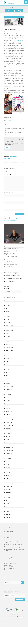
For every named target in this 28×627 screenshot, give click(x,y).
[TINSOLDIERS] (11, 611)
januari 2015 (8, 414)
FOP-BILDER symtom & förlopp (13, 547)
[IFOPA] (14, 611)
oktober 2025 (9, 314)
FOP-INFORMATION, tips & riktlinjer (14, 544)
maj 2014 (8, 436)
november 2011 (9, 517)
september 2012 (9, 489)
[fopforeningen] (18, 611)
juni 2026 (8, 305)
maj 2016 (8, 372)
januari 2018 (8, 355)
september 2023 (9, 322)
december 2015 (9, 383)
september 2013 (9, 456)
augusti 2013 (8, 458)
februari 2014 (9, 444)
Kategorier (6, 288)
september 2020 (9, 330)
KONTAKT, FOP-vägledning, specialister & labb (15, 541)
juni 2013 (8, 464)
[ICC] (7, 611)
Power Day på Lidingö (10, 29)
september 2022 (9, 325)
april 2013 (8, 470)
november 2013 (9, 450)
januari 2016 (8, 380)
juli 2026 (7, 302)
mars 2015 (8, 408)
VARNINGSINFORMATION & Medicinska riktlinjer (15, 550)
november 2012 (9, 483)
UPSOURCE (21, 617)
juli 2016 (7, 369)
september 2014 (9, 425)
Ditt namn (8, 192)
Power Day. (19, 40)
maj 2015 (8, 403)
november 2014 (9, 419)
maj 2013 (8, 467)
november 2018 (9, 347)
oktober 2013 (9, 453)
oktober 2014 (9, 422)
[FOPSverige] (9, 3)
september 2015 (9, 392)
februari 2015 (9, 411)
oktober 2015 (9, 389)
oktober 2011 (9, 520)
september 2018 (9, 350)
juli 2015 (7, 397)
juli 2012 (7, 495)
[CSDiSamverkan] (13, 614)
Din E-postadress (10, 199)
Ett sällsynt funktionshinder (14, 155)
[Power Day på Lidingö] (14, 26)
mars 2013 (8, 472)
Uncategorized (15, 7)
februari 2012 (9, 509)
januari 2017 (8, 361)
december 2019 (9, 339)
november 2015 (9, 386)
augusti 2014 (8, 428)
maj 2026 (8, 308)
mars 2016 (8, 375)
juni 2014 (8, 433)
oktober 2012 (9, 486)
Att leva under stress (10, 281)
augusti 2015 (8, 394)
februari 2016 (9, 378)
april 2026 (8, 311)
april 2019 (8, 341)
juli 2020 (7, 333)
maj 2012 (8, 500)
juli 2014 (7, 431)
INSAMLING (8, 570)
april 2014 (8, 439)
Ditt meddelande (7, 174)
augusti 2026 (8, 300)
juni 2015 (8, 400)
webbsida (6, 207)
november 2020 (9, 328)
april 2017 (8, 358)
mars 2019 (8, 344)
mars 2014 (8, 442)
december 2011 (9, 514)
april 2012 (8, 503)
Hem (10, 7)
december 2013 (9, 447)
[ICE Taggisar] (17, 614)
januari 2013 (8, 478)
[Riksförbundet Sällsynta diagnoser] (22, 611)
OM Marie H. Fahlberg (10, 246)
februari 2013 (9, 475)
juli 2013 (7, 461)
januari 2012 (8, 511)
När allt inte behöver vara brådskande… (14, 278)
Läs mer (7, 147)
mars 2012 (8, 506)
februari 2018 (9, 353)
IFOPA (10, 120)
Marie (6, 31)
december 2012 (9, 481)
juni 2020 (8, 336)
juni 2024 (8, 319)
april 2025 (8, 316)
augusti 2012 (8, 492)
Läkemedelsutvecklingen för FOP (13, 275)
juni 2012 (8, 497)
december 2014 (9, 417)
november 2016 (9, 364)
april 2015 (8, 406)
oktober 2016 (9, 367)
